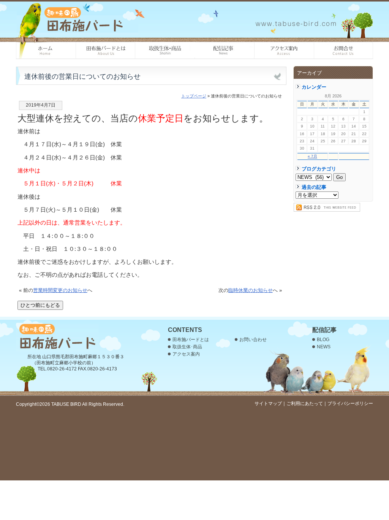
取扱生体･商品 (165, 50)
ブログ (225, 50)
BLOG (323, 339)
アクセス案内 (284, 50)
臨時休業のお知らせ (250, 290)
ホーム (46, 50)
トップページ (193, 96)
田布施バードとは (105, 50)
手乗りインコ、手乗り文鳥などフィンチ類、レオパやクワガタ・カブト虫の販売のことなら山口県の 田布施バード (77, 19)
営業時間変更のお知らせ (60, 290)
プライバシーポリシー (350, 403)
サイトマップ (268, 403)
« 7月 (312, 156)
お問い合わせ (343, 50)
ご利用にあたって (304, 403)
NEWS (323, 346)
